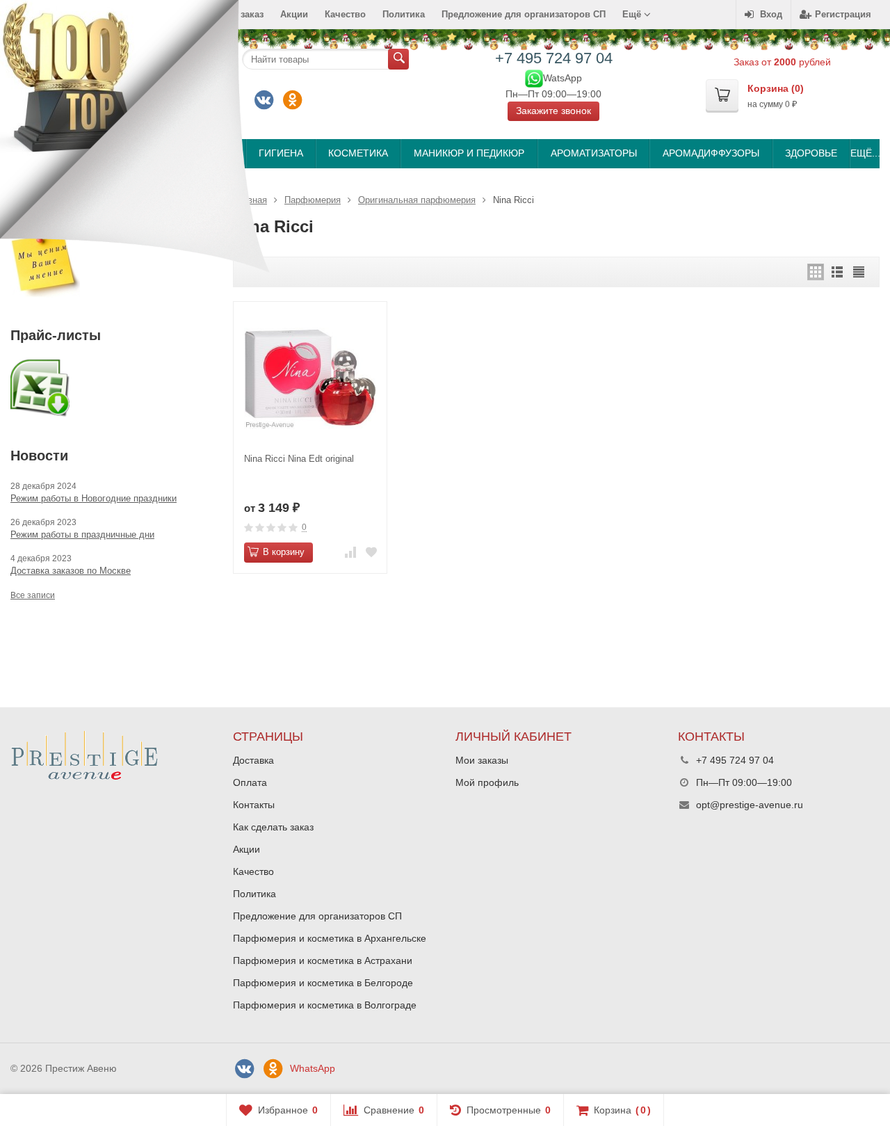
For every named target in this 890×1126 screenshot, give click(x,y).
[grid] (815, 272)
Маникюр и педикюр (469, 153)
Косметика (358, 153)
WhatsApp (312, 1068)
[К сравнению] (350, 552)
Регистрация (843, 14)
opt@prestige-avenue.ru (749, 804)
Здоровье (811, 153)
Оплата (250, 782)
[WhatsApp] (534, 77)
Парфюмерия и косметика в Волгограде (324, 1005)
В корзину (284, 552)
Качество (345, 14)
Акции (294, 14)
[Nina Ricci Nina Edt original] (310, 378)
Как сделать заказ (273, 827)
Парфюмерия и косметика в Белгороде (323, 982)
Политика (403, 14)
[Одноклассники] (292, 100)
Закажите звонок (553, 110)
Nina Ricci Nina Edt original (299, 458)
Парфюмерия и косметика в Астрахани (322, 960)
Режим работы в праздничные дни (82, 534)
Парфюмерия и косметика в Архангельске (329, 938)
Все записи (32, 595)
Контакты (254, 804)
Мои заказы (481, 760)
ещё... (864, 153)
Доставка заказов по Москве (70, 570)
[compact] (858, 272)
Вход (771, 14)
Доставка (253, 760)
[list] (837, 272)
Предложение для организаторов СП (524, 14)
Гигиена (281, 153)
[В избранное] (371, 552)
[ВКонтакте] (244, 1069)
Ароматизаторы (594, 153)
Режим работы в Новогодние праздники (93, 498)
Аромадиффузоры (711, 153)
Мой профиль (487, 782)
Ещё (633, 14)
